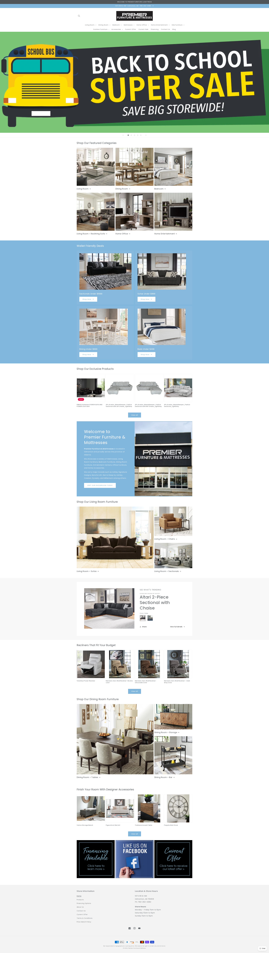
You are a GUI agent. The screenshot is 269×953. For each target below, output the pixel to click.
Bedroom (159, 189)
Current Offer (82, 914)
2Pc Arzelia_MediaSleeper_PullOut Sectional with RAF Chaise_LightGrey (148, 405)
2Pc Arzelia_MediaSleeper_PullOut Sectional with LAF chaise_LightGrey (119, 405)
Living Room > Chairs (164, 539)
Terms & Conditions (84, 918)
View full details (176, 627)
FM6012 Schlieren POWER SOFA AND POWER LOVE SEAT (89, 405)
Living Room (83, 189)
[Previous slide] (123, 135)
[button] (79, 16)
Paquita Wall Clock (171, 825)
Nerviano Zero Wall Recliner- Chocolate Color (145, 682)
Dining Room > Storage (165, 732)
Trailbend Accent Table (143, 825)
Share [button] (144, 627)
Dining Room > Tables (87, 777)
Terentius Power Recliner (86, 681)
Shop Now (86, 299)
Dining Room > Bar (163, 777)
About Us (80, 907)
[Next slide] (146, 135)
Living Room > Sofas (87, 571)
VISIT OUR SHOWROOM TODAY (100, 485)
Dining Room (121, 189)
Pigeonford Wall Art (113, 825)
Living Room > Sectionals (166, 571)
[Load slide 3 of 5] (134, 135)
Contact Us (81, 911)
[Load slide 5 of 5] (140, 135)
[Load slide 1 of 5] (128, 135)
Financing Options (84, 903)
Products (80, 900)
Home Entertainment (164, 233)
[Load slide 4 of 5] (137, 135)
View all (134, 415)
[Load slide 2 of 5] (131, 135)
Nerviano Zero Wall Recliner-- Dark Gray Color (177, 682)
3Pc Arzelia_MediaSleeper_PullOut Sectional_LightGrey (177, 405)
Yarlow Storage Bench (85, 825)
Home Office (121, 233)
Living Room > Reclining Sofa (91, 233)
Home (79, 896)
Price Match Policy (84, 922)
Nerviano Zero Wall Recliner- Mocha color (119, 682)
